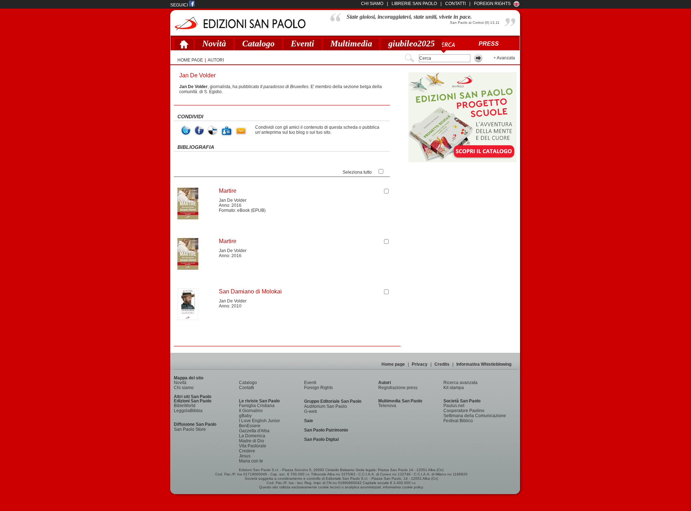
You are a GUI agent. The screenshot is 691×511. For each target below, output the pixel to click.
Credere (247, 450)
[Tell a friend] (241, 131)
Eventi (302, 43)
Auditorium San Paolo (325, 406)
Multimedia (351, 43)
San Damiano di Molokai (250, 291)
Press (489, 44)
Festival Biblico (458, 420)
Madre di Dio (251, 440)
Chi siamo (184, 387)
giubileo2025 (411, 43)
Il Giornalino (251, 410)
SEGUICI (179, 5)
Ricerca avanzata (460, 382)
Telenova (387, 405)
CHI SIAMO (372, 3)
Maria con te (251, 461)
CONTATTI (455, 3)
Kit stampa (453, 387)
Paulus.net (453, 405)
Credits (442, 364)
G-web (310, 411)
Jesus (244, 455)
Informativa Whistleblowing (483, 364)
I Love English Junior (259, 420)
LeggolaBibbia (188, 410)
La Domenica (252, 435)
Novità (214, 43)
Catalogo (258, 43)
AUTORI (216, 60)
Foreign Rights (492, 3)
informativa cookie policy (403, 487)
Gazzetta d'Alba (254, 430)
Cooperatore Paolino (463, 410)
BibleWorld (184, 405)
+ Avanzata (504, 57)
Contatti (246, 387)
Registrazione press (397, 387)
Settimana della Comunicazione (474, 415)
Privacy (420, 364)
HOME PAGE (190, 60)
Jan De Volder (233, 200)
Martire (227, 191)
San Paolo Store (190, 429)
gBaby (245, 415)
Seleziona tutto (357, 172)
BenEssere (250, 425)
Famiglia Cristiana (257, 405)
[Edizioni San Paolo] (240, 23)
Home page (393, 364)
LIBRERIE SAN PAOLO (414, 3)
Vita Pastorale (252, 445)
